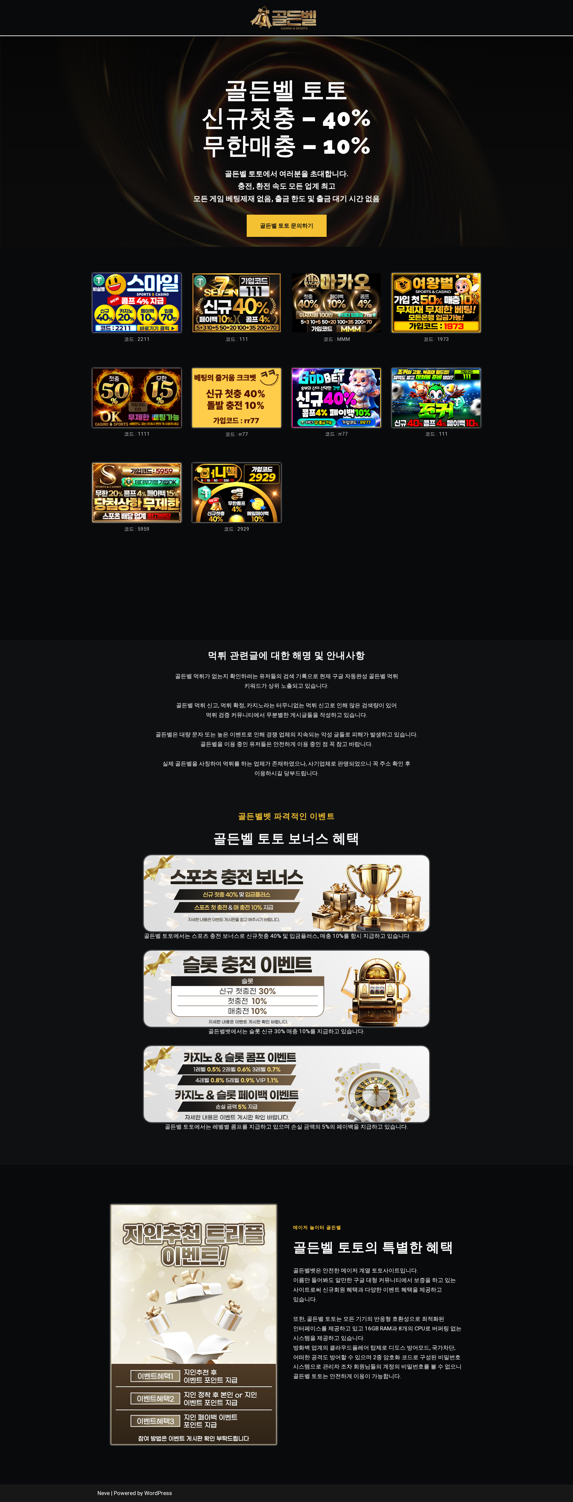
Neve (103, 1493)
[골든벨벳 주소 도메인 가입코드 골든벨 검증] (283, 17)
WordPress (158, 1493)
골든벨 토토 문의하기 (286, 225)
